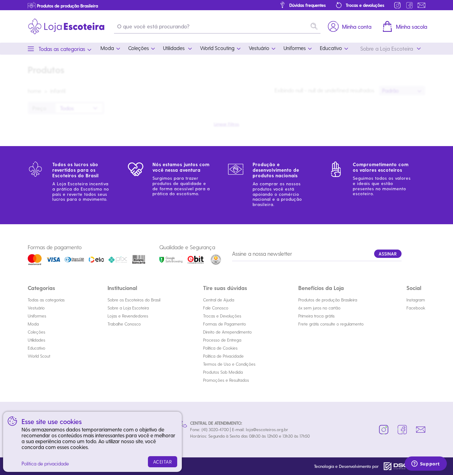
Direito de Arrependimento (227, 331)
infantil (57, 90)
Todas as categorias (46, 299)
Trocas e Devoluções (222, 315)
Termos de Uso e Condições (229, 364)
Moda (33, 323)
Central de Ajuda (218, 299)
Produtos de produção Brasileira (327, 299)
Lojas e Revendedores (128, 315)
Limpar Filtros (226, 124)
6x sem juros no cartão (319, 307)
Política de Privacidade (223, 356)
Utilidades (36, 340)
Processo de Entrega (222, 340)
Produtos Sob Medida (223, 372)
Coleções (36, 331)
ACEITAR (162, 461)
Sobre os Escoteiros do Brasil (134, 299)
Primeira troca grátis (316, 315)
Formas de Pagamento (224, 323)
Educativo (36, 348)
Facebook (415, 307)
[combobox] (402, 90)
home (34, 90)
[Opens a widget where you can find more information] (425, 464)
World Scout (39, 356)
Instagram (415, 299)
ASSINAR (388, 253)
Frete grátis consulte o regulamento (331, 323)
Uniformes (37, 315)
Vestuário (36, 307)
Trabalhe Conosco (124, 323)
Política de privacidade (45, 463)
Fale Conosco (215, 307)
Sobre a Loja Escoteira (128, 307)
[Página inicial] (66, 26)
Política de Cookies (220, 348)
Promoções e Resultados (226, 380)
